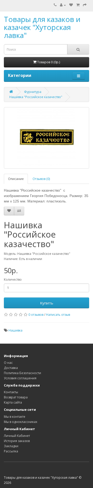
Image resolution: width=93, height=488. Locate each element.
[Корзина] (78, 5)
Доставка (11, 368)
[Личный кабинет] (63, 5)
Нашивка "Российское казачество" (35, 97)
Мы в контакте (14, 416)
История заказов (17, 441)
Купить (46, 302)
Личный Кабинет (17, 436)
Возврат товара (16, 397)
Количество (13, 279)
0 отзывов (35, 314)
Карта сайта (13, 402)
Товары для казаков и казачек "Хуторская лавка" (42, 27)
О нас (8, 362)
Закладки (11, 446)
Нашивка (15, 330)
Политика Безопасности (22, 373)
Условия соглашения (20, 378)
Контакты (11, 392)
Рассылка (11, 451)
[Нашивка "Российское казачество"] (46, 138)
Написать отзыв (58, 314)
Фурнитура (32, 92)
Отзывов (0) (41, 179)
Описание (16, 179)
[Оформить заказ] (85, 5)
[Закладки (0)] (71, 5)
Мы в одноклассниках (20, 422)
